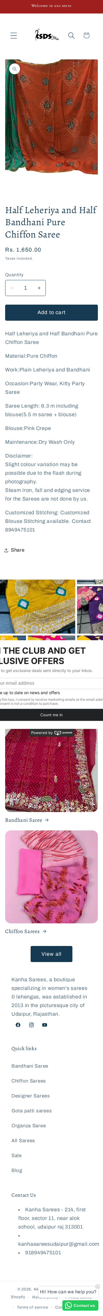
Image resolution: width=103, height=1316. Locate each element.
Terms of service (32, 1307)
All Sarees (23, 1140)
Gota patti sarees (31, 1110)
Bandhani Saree (23, 820)
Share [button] (18, 550)
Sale (16, 1155)
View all (51, 954)
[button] (13, 35)
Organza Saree (28, 1125)
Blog (16, 1170)
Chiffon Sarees (22, 931)
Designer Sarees (30, 1096)
